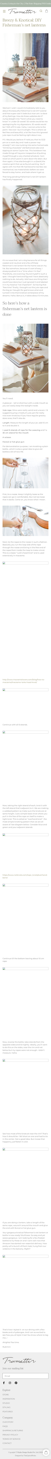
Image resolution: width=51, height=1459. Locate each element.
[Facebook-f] (4, 1383)
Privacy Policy (10, 1435)
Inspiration (9, 1399)
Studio (6, 1403)
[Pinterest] (16, 1383)
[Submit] (43, 1376)
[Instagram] (10, 1383)
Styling (6, 1407)
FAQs (5, 1426)
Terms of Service (12, 1439)
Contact (7, 1443)
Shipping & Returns (13, 1430)
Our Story (8, 1422)
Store (6, 1395)
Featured (8, 1412)
